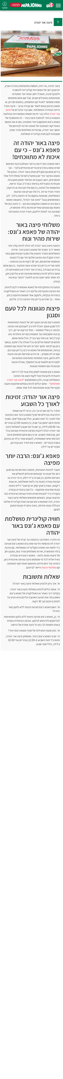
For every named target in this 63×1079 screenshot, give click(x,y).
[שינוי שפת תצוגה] (49, 5)
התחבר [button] (5, 8)
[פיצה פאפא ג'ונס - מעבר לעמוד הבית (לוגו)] (31, 5)
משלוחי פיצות (49, 567)
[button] (58, 5)
